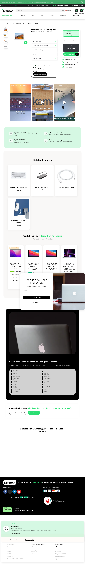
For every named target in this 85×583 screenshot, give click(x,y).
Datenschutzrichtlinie (60, 553)
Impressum (58, 551)
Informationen (59, 544)
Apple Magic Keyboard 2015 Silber (19, 187)
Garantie (33, 553)
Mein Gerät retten (69, 54)
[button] (5, 51)
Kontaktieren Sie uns (77, 5)
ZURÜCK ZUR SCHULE (12, 560)
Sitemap (57, 558)
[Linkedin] (14, 492)
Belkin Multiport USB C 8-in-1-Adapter (42, 188)
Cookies (57, 555)
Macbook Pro (10, 556)
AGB (56, 550)
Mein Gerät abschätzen (40, 74)
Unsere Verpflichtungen (37, 544)
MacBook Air (10, 555)
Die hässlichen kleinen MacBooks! (12, 558)
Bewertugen (34, 550)
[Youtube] (19, 492)
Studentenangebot (60, 556)
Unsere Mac (10, 544)
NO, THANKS (36, 302)
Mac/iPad (9, 551)
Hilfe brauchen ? (59, 560)
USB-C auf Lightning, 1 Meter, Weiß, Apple (66, 188)
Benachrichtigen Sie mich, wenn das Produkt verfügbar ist (71, 48)
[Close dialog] (83, 275)
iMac (8, 550)
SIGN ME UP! (36, 297)
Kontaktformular (15, 533)
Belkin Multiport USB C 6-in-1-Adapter (18, 221)
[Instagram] (10, 492)
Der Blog (33, 555)
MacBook (9, 553)
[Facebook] (5, 492)
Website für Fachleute (61, 5)
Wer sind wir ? (34, 551)
